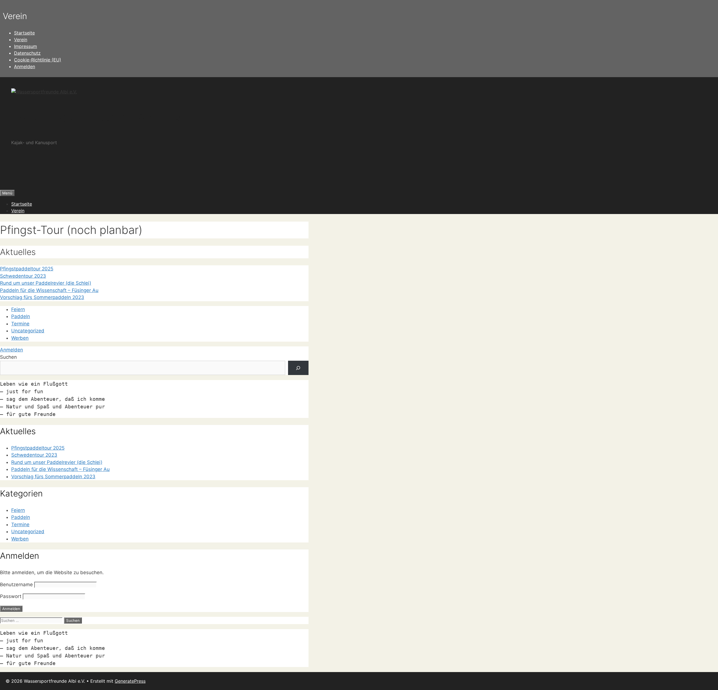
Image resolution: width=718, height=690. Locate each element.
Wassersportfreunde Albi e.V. (97, 117)
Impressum (25, 46)
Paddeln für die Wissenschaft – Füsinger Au (49, 290)
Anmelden (24, 66)
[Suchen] (298, 368)
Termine (20, 323)
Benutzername (16, 584)
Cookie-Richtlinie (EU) (37, 60)
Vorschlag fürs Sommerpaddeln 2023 (42, 297)
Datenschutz (27, 53)
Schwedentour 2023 (23, 276)
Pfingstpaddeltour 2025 (26, 269)
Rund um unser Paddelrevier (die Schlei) (45, 283)
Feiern (18, 309)
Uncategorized (27, 331)
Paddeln (20, 316)
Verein (20, 39)
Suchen (8, 357)
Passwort (10, 596)
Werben (20, 338)
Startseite (24, 33)
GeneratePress (130, 681)
